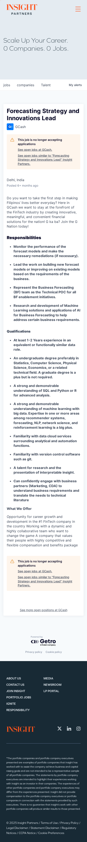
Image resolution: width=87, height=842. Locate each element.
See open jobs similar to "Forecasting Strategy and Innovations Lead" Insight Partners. (45, 160)
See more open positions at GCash (43, 610)
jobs (6, 85)
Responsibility (18, 710)
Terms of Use (49, 823)
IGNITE (11, 704)
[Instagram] (78, 728)
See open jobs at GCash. (35, 149)
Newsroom (52, 685)
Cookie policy (54, 651)
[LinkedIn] (69, 728)
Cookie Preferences (51, 833)
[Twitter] (59, 728)
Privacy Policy (69, 823)
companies (25, 85)
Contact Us (15, 685)
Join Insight (15, 691)
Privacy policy (33, 651)
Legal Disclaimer (17, 828)
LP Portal (51, 691)
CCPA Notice (27, 833)
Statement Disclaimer (45, 828)
